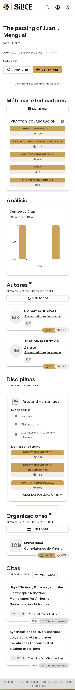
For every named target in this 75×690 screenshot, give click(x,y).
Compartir (17, 69)
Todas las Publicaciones (42, 495)
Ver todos (37, 298)
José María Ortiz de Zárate (47, 83)
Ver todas (37, 529)
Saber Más (37, 108)
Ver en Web (47, 69)
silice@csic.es (39, 685)
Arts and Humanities (40, 401)
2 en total (28, 217)
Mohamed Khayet (24, 83)
